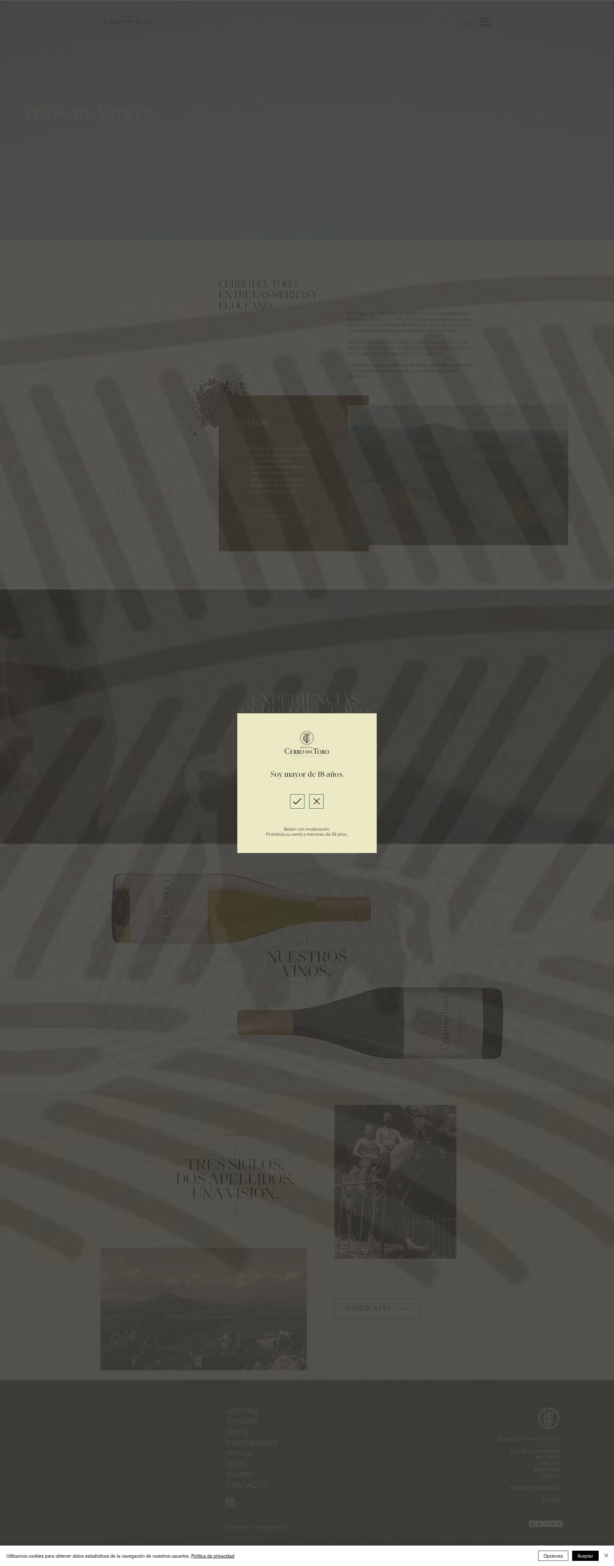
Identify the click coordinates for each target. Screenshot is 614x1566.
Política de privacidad (212, 1556)
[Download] (297, 801)
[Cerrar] (606, 1556)
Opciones (553, 1556)
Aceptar (585, 1556)
